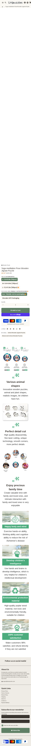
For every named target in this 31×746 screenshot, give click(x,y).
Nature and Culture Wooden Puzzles (12, 336)
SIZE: (7, 276)
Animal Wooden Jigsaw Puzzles (16, 332)
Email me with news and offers (11, 725)
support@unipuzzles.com (8, 681)
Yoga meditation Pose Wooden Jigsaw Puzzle (17, 6)
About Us (3, 698)
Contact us (3, 700)
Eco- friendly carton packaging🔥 (14, 294)
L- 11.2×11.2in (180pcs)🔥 (10, 287)
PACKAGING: (14, 291)
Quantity (3, 302)
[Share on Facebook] (7, 329)
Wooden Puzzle (5, 265)
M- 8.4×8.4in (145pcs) (10, 283)
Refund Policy (4, 695)
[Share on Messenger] (20, 329)
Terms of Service (5, 693)
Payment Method (5, 702)
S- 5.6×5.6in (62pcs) (9, 279)
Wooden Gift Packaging (10, 298)
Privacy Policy (4, 691)
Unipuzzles (19, 739)
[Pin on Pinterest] (13, 329)
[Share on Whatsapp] (17, 329)
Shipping (3, 697)
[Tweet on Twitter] (10, 329)
